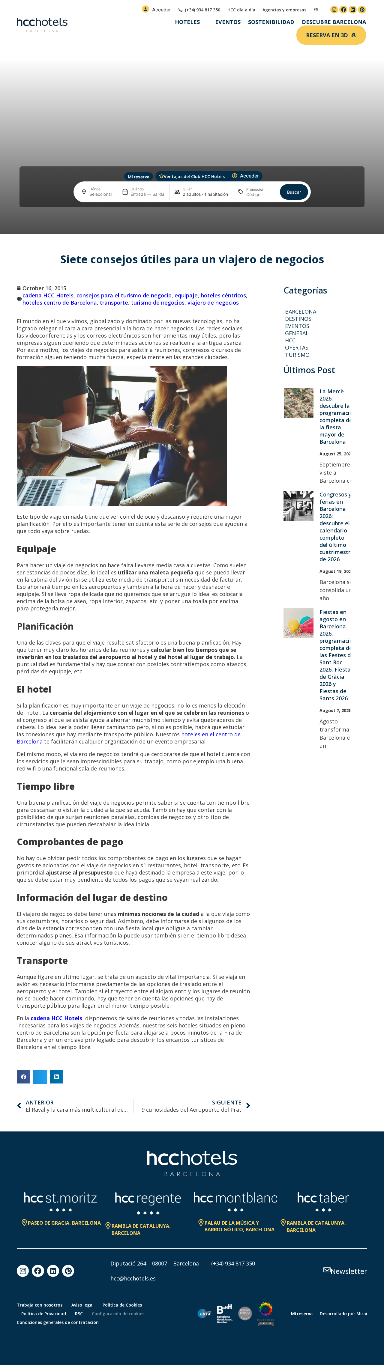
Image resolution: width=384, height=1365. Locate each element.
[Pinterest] (362, 10)
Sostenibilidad (271, 21)
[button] (23, 1076)
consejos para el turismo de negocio (124, 295)
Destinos (298, 318)
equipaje (186, 295)
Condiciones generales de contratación (58, 1322)
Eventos (228, 21)
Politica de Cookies (122, 1305)
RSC (79, 1313)
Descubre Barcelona (334, 21)
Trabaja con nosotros (39, 1305)
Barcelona (300, 311)
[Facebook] (343, 10)
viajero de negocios (213, 302)
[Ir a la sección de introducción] (192, 224)
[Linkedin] (353, 10)
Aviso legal (82, 1305)
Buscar (294, 192)
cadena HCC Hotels (48, 295)
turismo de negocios (157, 302)
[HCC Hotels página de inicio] (42, 25)
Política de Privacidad (43, 1313)
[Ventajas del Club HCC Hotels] (161, 176)
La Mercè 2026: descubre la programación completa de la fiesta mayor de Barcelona (338, 416)
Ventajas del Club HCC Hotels (194, 176)
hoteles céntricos (223, 295)
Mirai (361, 1313)
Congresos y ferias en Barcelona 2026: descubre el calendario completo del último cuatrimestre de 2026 (337, 527)
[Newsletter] (327, 1269)
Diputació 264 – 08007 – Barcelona (154, 1263)
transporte (114, 302)
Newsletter (349, 1271)
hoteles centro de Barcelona (59, 302)
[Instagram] (334, 10)
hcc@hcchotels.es (133, 1278)
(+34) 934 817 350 (233, 1263)
